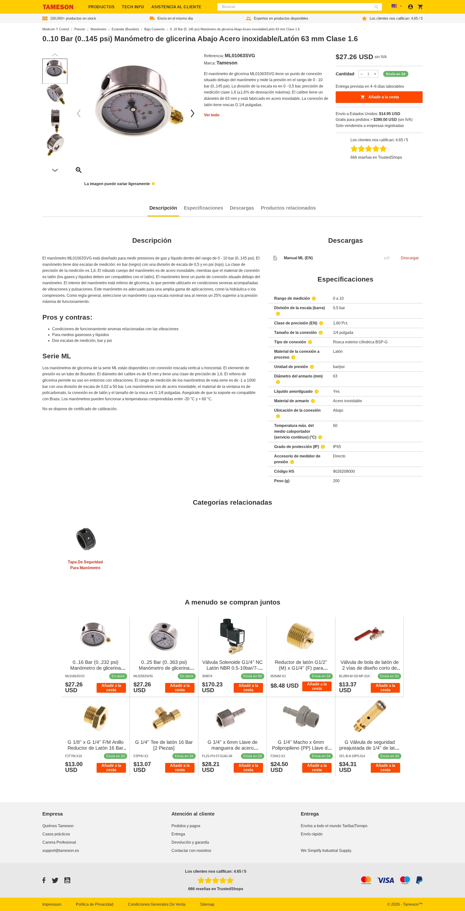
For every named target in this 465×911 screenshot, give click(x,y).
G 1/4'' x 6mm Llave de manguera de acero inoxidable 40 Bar (232, 747)
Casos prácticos (56, 834)
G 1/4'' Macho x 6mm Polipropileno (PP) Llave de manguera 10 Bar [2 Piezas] (301, 747)
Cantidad (345, 73)
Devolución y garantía (190, 842)
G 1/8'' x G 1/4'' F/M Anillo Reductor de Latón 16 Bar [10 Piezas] (96, 747)
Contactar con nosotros (191, 850)
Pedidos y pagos (185, 826)
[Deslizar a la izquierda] (192, 113)
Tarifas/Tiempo (354, 826)
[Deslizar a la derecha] (79, 113)
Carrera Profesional (59, 842)
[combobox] (299, 7)
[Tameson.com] (58, 7)
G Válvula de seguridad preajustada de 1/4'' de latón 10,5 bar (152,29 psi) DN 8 (369, 747)
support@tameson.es (60, 850)
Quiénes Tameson (58, 826)
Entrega (178, 834)
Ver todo (211, 115)
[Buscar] (377, 7)
